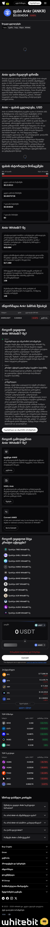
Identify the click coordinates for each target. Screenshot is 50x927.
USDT (40, 625)
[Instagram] (11, 898)
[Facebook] (7, 898)
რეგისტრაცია (35, 3)
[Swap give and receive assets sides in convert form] (25, 641)
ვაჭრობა (44, 318)
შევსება (8, 501)
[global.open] (45, 3)
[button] (25, 645)
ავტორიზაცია (20, 3)
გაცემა (6, 624)
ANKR (40, 645)
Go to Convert (11, 528)
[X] (15, 898)
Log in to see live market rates (36, 662)
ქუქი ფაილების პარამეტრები (13, 910)
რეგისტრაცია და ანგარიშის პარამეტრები (20, 430)
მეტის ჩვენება (23, 703)
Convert (25, 658)
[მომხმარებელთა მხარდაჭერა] (44, 921)
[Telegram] (3, 898)
